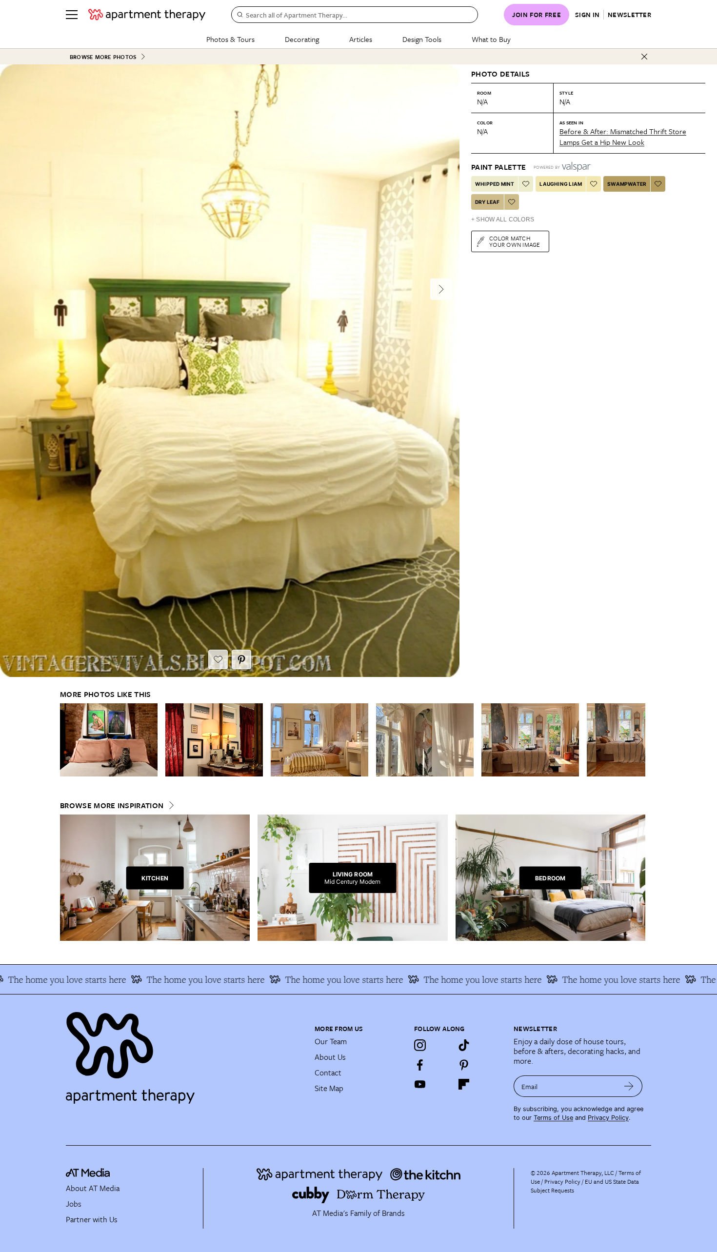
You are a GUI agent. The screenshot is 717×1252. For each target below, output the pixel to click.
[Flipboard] (464, 1084)
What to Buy (491, 39)
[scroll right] (637, 740)
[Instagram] (420, 1045)
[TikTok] (464, 1045)
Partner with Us (92, 1219)
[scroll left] (68, 740)
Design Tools (421, 39)
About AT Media (93, 1188)
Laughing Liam (560, 184)
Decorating (302, 39)
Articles (360, 39)
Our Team (331, 1041)
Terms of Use (553, 1117)
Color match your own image (514, 241)
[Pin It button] (241, 659)
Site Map (329, 1088)
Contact (328, 1072)
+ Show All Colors (502, 219)
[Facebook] (420, 1065)
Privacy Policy (608, 1117)
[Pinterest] (464, 1065)
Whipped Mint (494, 184)
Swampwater (626, 184)
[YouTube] (420, 1084)
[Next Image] (441, 289)
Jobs (73, 1204)
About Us (330, 1057)
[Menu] (72, 14)
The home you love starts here (171, 979)
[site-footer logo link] (88, 1174)
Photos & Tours (230, 39)
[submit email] (629, 1086)
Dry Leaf (487, 202)
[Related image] (109, 739)
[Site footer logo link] (184, 1053)
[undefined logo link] (146, 14)
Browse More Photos (103, 57)
